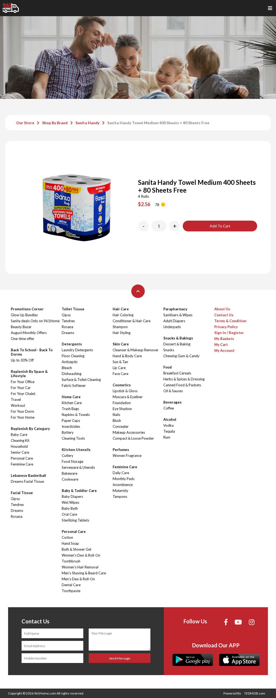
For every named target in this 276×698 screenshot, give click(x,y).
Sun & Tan (120, 362)
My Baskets (224, 338)
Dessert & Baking (176, 344)
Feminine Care (22, 464)
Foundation (122, 403)
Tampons (120, 496)
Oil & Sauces (173, 391)
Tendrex (17, 504)
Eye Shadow (122, 409)
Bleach (67, 368)
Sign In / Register (229, 333)
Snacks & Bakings (178, 338)
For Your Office (22, 382)
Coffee (168, 408)
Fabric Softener (74, 385)
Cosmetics (122, 385)
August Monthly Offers (29, 333)
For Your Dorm (22, 411)
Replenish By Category (30, 428)
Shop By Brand (55, 122)
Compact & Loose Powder (133, 438)
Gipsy (15, 498)
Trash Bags (70, 409)
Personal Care (22, 458)
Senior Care (20, 452)
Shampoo (120, 327)
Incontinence (123, 484)
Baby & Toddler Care (79, 490)
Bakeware (69, 473)
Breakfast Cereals (177, 373)
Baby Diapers (72, 496)
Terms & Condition (230, 321)
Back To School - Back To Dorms (32, 352)
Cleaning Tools (73, 438)
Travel (16, 399)
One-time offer (22, 338)
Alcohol (169, 419)
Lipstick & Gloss (125, 391)
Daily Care (121, 473)
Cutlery (67, 455)
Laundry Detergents (77, 350)
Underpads (172, 327)
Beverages (172, 402)
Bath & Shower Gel (76, 549)
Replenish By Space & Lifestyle (29, 373)
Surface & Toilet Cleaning (81, 379)
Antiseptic (70, 362)
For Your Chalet (23, 393)
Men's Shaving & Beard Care (84, 573)
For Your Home (22, 417)
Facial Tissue (22, 493)
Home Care (71, 397)
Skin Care (121, 344)
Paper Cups (71, 420)
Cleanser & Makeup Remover (135, 350)
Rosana (16, 516)
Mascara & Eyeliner (128, 397)
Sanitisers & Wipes (177, 315)
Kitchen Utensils (76, 449)
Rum (166, 437)
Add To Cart (220, 226)
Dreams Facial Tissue (27, 481)
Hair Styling (121, 333)
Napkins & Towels (76, 414)
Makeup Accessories (129, 432)
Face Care (120, 373)
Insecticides (71, 426)
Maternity (120, 490)
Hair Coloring (123, 315)
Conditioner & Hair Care (131, 321)
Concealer (121, 426)
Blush (117, 420)
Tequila (169, 431)
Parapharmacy (175, 309)
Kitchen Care (72, 403)
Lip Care (119, 368)
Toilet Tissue (73, 309)
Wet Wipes (70, 502)
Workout (18, 405)
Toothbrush (71, 561)
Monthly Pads (123, 479)
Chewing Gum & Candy (181, 356)
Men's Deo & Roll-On (78, 579)
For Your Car (21, 388)
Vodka (168, 425)
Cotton (67, 537)
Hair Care (121, 309)
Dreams (17, 510)
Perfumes (121, 449)
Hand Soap (70, 543)
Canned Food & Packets (182, 385)
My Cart (221, 344)
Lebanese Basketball (28, 475)
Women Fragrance (127, 455)
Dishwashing (71, 373)
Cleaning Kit (20, 440)
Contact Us (223, 315)
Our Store (25, 122)
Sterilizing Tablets (75, 520)
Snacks (168, 350)
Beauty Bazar (21, 327)
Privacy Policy (226, 327)
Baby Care (19, 434)
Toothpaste (71, 591)
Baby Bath (70, 508)
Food (167, 367)
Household (19, 446)
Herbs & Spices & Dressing (184, 379)
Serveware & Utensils (78, 467)
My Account (224, 350)
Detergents (72, 344)
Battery (68, 432)
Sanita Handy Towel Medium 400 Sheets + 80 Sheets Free (158, 122)
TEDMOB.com (254, 693)
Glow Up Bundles (24, 315)
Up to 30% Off (22, 360)
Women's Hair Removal (80, 567)
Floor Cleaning (73, 356)
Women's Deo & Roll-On (81, 555)
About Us (222, 309)
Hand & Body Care (127, 356)
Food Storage (72, 461)
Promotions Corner (27, 309)
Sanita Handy (87, 122)
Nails (116, 414)
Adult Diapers (174, 321)
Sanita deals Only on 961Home (35, 321)
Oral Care (69, 514)
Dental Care (71, 585)
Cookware (70, 479)
